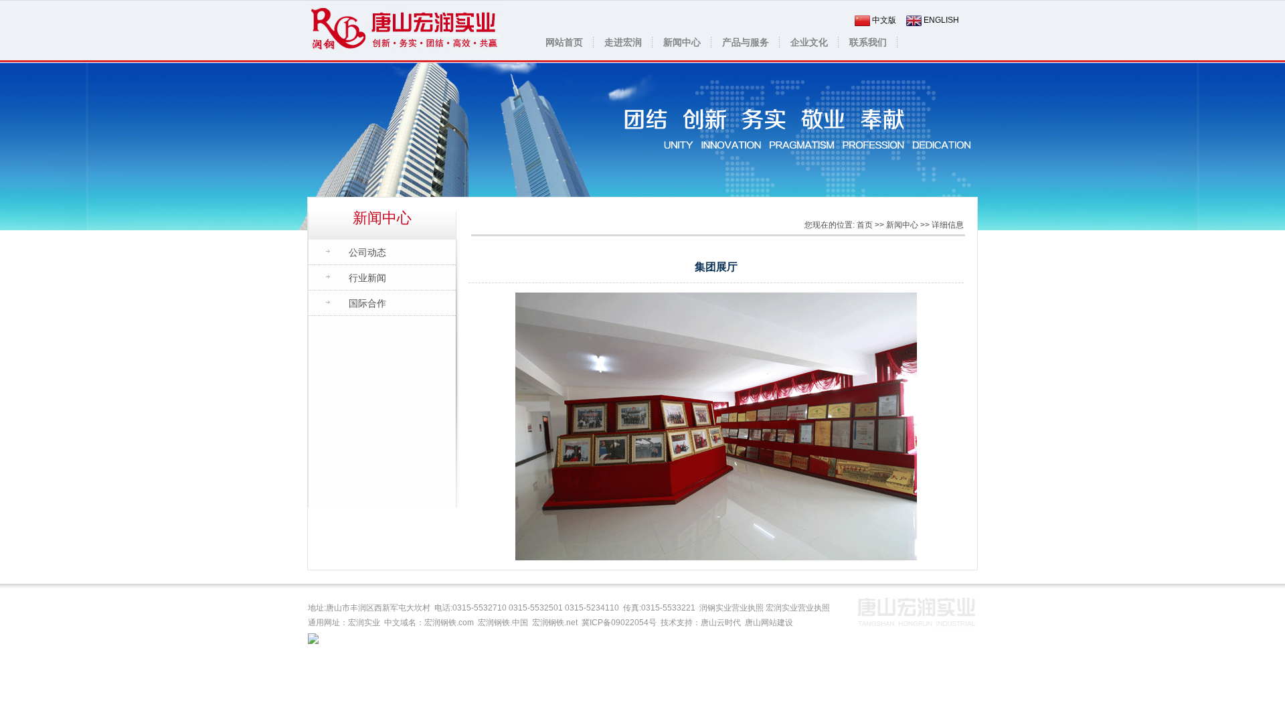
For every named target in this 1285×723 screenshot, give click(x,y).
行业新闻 (367, 277)
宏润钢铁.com (449, 622)
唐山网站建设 (769, 622)
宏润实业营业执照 (798, 608)
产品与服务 (745, 42)
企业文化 (809, 42)
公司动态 (367, 252)
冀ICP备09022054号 (619, 622)
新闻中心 (682, 42)
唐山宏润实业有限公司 (404, 31)
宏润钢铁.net (555, 622)
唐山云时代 (721, 622)
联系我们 (868, 42)
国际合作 (367, 303)
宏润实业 (364, 622)
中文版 (884, 20)
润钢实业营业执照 (731, 608)
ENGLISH (941, 20)
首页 (865, 225)
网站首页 (564, 42)
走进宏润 (623, 42)
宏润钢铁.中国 (503, 622)
